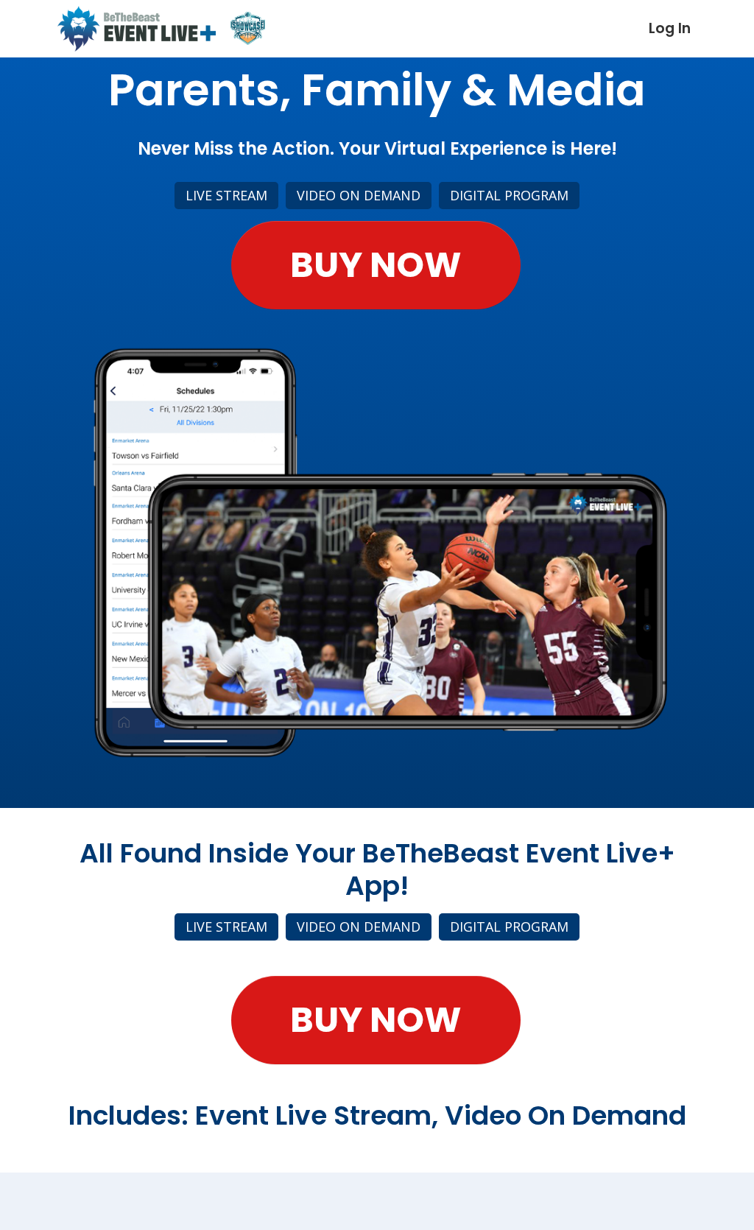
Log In (670, 28)
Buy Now (376, 264)
